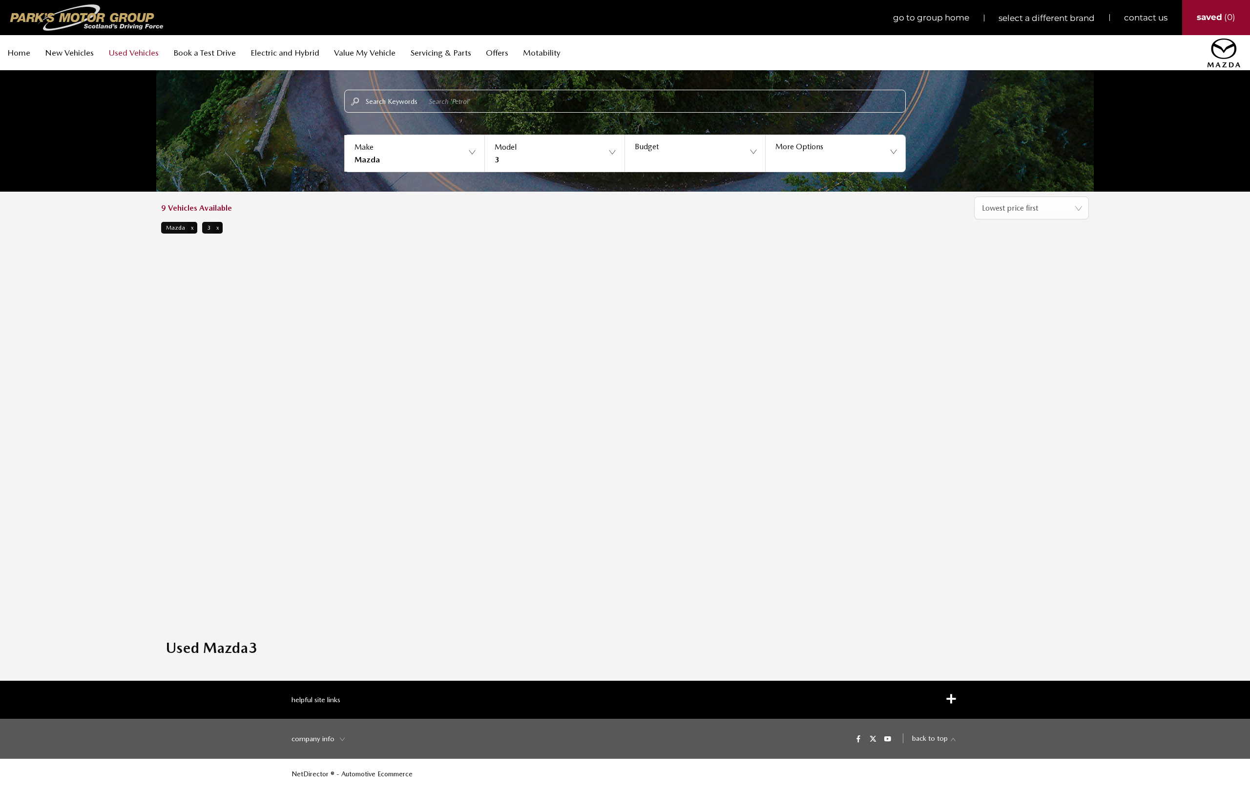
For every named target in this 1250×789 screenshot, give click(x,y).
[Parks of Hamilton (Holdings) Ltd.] (87, 17)
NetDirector (311, 774)
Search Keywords (391, 101)
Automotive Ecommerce (377, 774)
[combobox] (1031, 208)
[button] (414, 153)
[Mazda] (1224, 53)
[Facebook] (858, 738)
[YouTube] (888, 738)
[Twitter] (873, 738)
